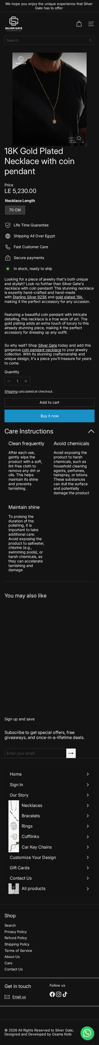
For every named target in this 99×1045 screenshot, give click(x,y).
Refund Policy (15, 938)
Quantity (11, 372)
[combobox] (49, 40)
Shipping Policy (16, 944)
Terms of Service (18, 950)
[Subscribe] (71, 753)
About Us (12, 956)
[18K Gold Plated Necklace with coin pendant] (37, 654)
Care (8, 963)
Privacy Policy (15, 932)
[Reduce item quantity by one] (8, 381)
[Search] (91, 40)
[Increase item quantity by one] (26, 381)
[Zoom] (79, 138)
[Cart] (79, 24)
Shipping (10, 391)
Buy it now (50, 416)
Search (10, 925)
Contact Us (13, 969)
